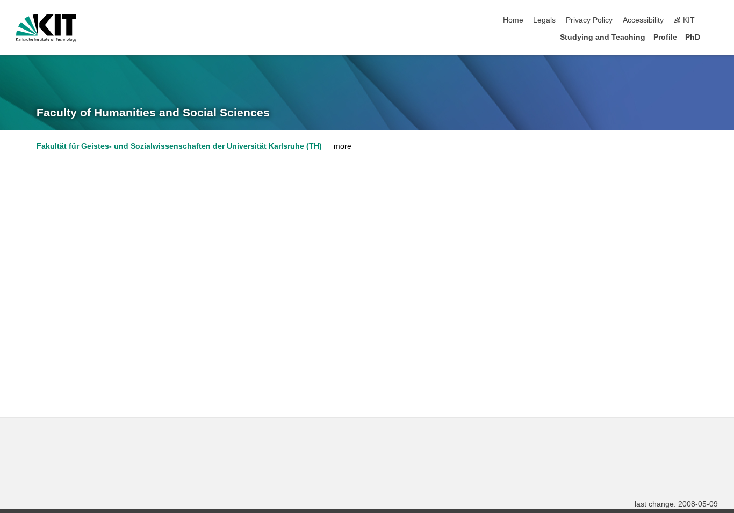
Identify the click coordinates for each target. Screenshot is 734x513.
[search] (714, 20)
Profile (665, 37)
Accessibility (643, 20)
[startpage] (714, 36)
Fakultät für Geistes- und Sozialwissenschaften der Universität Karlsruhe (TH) (179, 146)
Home (513, 20)
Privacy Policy (589, 20)
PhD (692, 37)
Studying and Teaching (602, 37)
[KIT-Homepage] (46, 28)
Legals (544, 20)
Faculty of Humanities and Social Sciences (153, 112)
